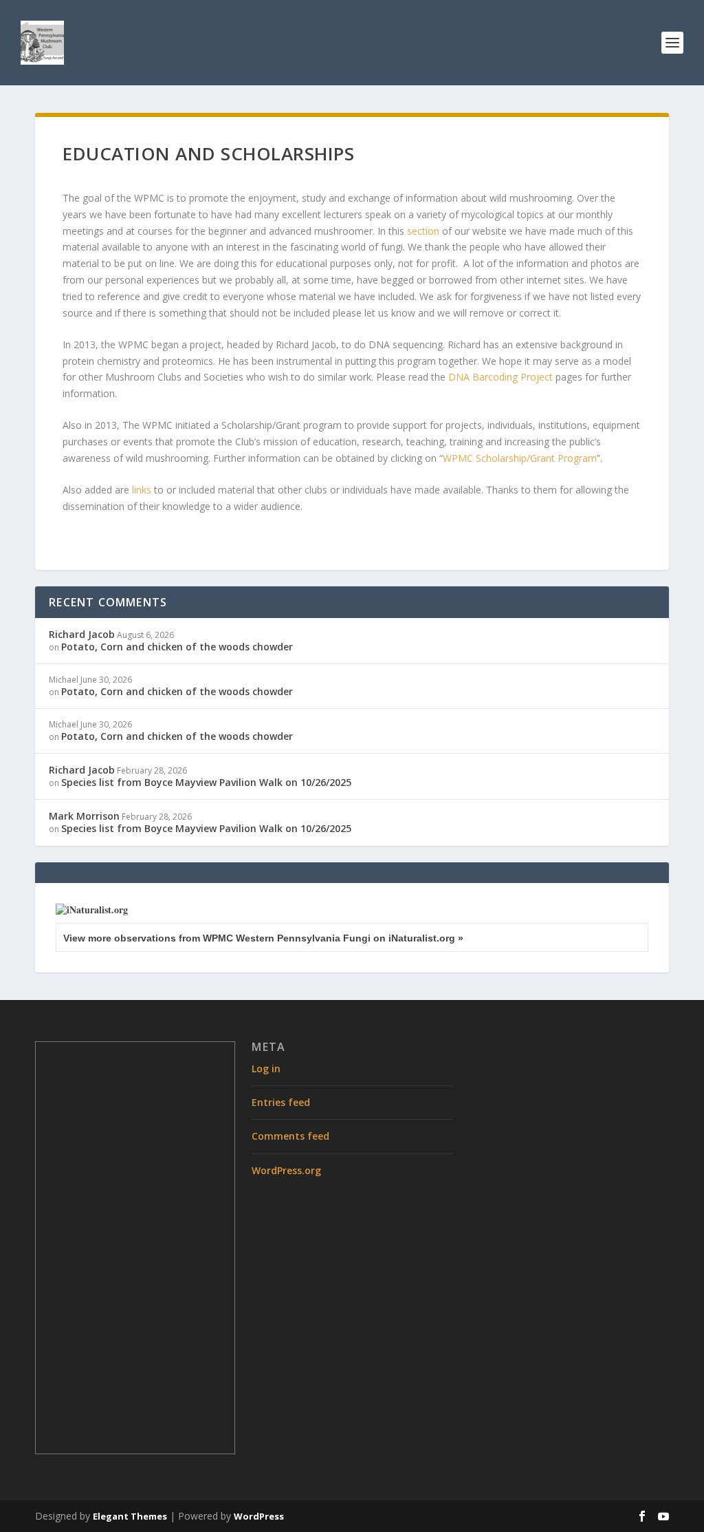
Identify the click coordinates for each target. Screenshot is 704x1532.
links (141, 489)
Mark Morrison (84, 815)
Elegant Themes (130, 1516)
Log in (266, 1068)
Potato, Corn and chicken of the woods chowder (177, 646)
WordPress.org (286, 1170)
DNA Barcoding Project (500, 376)
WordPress (259, 1516)
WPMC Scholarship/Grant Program (520, 458)
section (423, 230)
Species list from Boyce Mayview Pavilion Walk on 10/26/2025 (206, 782)
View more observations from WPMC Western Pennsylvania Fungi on (263, 938)
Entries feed (281, 1102)
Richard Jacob (82, 634)
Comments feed (290, 1135)
